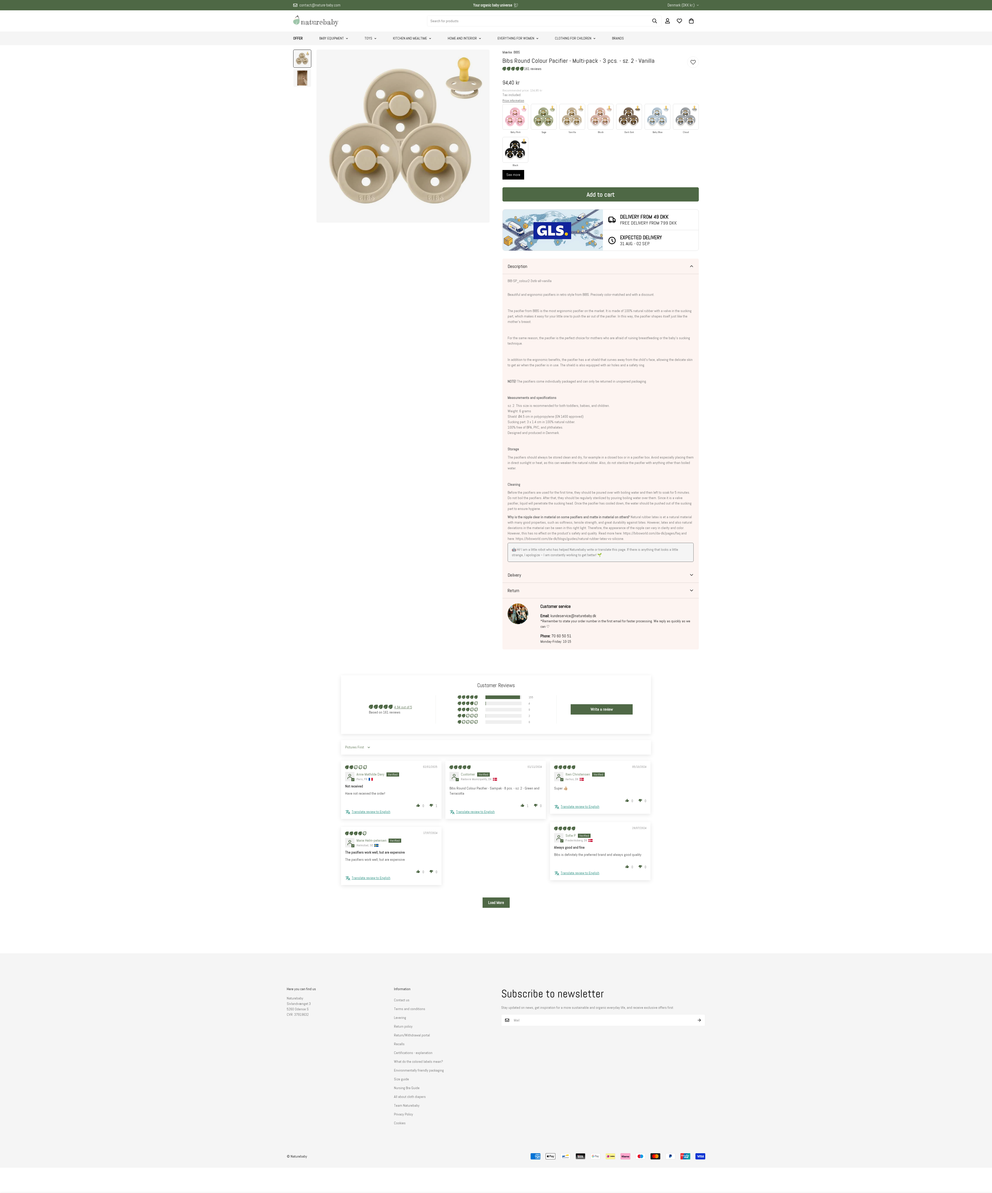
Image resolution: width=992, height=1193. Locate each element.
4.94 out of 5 (403, 707)
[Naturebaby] (315, 20)
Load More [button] (496, 902)
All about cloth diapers (410, 1096)
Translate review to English (371, 811)
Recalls (399, 1044)
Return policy (403, 1026)
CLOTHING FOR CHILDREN (573, 38)
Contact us (401, 1000)
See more (513, 174)
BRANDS (618, 38)
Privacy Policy (403, 1114)
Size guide (401, 1079)
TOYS (368, 38)
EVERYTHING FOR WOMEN (516, 38)
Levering (400, 1017)
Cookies (400, 1123)
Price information (513, 100)
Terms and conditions (409, 1008)
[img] (356, 767)
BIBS (517, 52)
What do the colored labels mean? (418, 1061)
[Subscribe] (699, 1020)
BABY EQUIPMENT (331, 38)
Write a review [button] (602, 709)
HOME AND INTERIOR (462, 38)
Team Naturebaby (407, 1105)
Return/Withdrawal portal (412, 1035)
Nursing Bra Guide (407, 1088)
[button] (691, 21)
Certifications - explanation (413, 1052)
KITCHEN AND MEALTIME (410, 38)
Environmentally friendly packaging (419, 1070)
